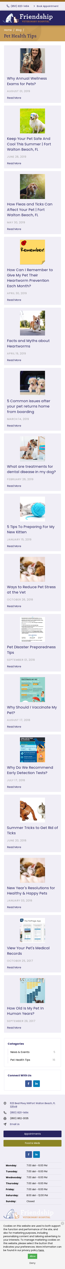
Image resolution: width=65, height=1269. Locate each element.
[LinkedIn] (36, 1083)
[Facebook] (28, 1083)
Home (8, 30)
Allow (33, 1256)
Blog (19, 30)
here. (41, 1250)
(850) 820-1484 (19, 1112)
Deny (33, 1263)
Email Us (15, 1124)
